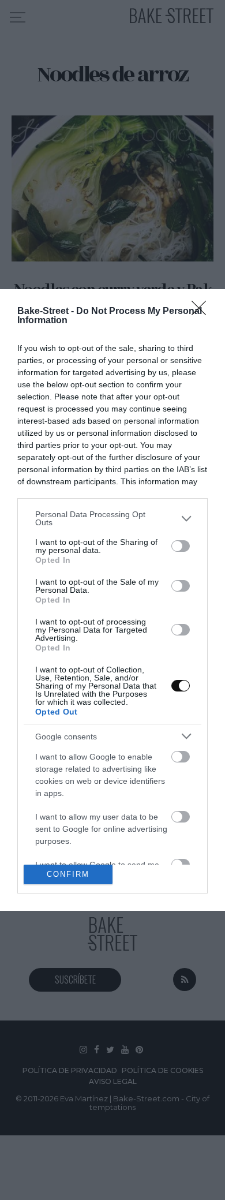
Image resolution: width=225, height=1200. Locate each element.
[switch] (180, 546)
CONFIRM (68, 874)
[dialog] (112, 600)
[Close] (202, 312)
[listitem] (112, 518)
